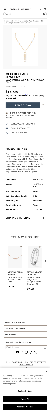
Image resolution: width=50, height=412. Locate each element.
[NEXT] (45, 261)
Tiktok (31, 352)
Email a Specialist (20, 128)
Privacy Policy (26, 365)
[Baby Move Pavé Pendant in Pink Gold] (15, 267)
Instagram (26, 352)
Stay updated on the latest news (18, 342)
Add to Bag (23, 105)
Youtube (17, 352)
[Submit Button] (45, 347)
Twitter (35, 352)
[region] (25, 390)
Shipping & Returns (18, 218)
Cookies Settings (25, 391)
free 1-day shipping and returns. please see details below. (21, 115)
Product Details (16, 149)
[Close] (47, 371)
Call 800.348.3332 (19, 133)
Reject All (25, 399)
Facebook (22, 352)
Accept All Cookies (25, 407)
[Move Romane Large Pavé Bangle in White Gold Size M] (34, 268)
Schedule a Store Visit (23, 124)
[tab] (25, 147)
